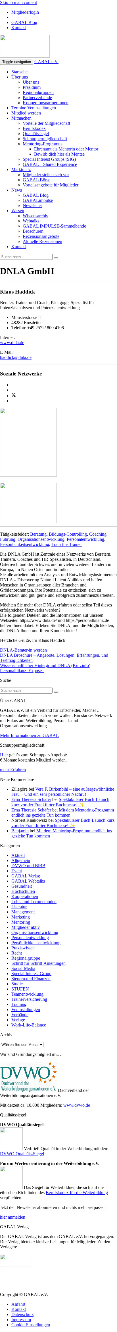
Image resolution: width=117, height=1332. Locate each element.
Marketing (20, 917)
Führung (7, 539)
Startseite (19, 71)
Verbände (19, 1014)
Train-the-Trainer (66, 544)
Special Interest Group (31, 973)
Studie (17, 983)
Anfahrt (18, 1304)
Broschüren (33, 231)
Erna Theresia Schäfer (31, 799)
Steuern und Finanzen (31, 978)
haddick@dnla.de (16, 357)
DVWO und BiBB (28, 865)
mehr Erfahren (13, 769)
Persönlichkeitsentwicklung (24, 544)
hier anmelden (12, 1217)
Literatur (19, 906)
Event (16, 870)
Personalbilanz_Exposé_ (22, 670)
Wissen (17, 210)
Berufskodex (34, 128)
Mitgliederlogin (25, 12)
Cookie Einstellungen (30, 1324)
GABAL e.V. (46, 61)
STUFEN (20, 989)
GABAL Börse (36, 179)
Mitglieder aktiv (25, 927)
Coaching (97, 534)
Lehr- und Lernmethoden (34, 901)
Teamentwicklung (27, 994)
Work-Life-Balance (28, 1024)
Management (23, 911)
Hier (4, 754)
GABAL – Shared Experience (50, 164)
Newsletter (32, 205)
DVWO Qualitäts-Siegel (22, 1153)
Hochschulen (23, 891)
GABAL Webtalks (28, 881)
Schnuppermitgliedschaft (45, 138)
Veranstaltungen (25, 1009)
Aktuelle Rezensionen (42, 241)
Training (18, 1004)
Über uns (19, 77)
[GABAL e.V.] (25, 47)
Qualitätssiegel (36, 133)
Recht (16, 953)
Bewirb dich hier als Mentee (59, 154)
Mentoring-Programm (42, 143)
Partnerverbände (37, 97)
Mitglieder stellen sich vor (46, 174)
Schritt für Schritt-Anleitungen (38, 963)
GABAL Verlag (25, 875)
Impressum (21, 1319)
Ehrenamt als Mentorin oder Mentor (66, 148)
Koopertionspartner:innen (45, 102)
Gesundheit (21, 886)
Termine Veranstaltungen (33, 107)
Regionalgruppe (25, 958)
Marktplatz (21, 169)
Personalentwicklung (85, 539)
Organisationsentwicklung (41, 539)
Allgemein (20, 860)
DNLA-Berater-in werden (23, 650)
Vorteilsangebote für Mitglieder (50, 184)
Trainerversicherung (29, 999)
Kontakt (18, 27)
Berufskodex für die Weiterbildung (77, 1192)
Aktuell (18, 855)
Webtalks (31, 220)
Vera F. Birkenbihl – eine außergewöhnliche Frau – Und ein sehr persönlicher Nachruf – (62, 792)
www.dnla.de (12, 342)
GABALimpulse (38, 200)
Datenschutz (22, 1314)
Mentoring (20, 922)
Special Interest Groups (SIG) (49, 159)
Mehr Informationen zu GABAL (29, 735)
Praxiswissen (23, 947)
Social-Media (23, 968)
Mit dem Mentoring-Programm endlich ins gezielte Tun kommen (62, 812)
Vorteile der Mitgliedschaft (46, 123)
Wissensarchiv (35, 215)
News (16, 190)
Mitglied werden (26, 113)
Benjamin (20, 830)
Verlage (18, 1019)
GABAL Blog (24, 22)
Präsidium (32, 87)
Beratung (38, 534)
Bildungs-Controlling (68, 534)
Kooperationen (24, 896)
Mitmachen (21, 118)
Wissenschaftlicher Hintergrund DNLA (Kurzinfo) (45, 665)
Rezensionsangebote (41, 236)
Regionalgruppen (38, 92)
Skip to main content (18, 2)
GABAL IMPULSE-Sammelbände (54, 226)
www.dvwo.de (76, 1105)
